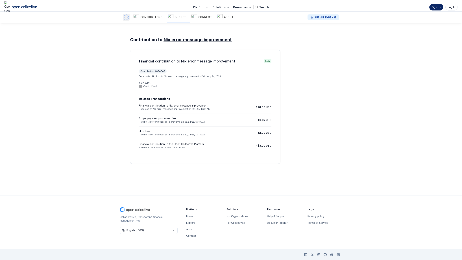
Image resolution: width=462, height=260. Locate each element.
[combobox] (149, 230)
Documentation (276, 222)
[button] (149, 17)
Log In (451, 7)
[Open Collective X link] (312, 254)
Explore (190, 222)
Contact (191, 235)
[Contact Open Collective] (338, 254)
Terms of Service (318, 222)
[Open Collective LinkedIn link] (305, 254)
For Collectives (236, 222)
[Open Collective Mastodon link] (318, 254)
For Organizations (237, 216)
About (190, 229)
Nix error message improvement (198, 39)
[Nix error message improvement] (127, 17)
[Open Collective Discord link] (331, 254)
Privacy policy (316, 216)
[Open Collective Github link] (325, 254)
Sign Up (436, 7)
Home (189, 216)
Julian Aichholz (153, 76)
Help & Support (276, 216)
